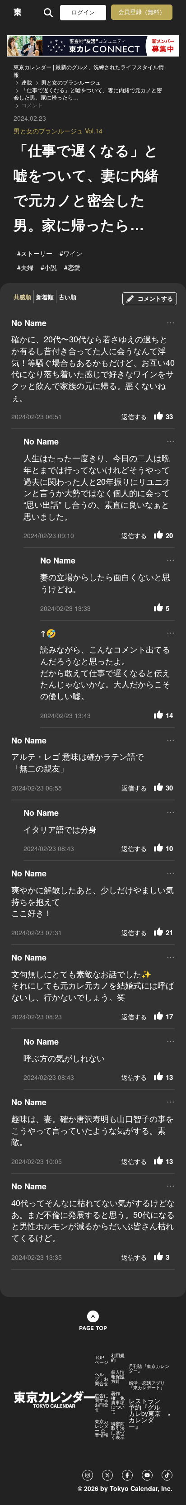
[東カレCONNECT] (93, 46)
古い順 (67, 297)
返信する (134, 416)
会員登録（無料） (141, 12)
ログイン (83, 12)
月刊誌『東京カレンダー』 (149, 1368)
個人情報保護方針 (118, 1376)
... (171, 321)
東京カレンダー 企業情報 (101, 1428)
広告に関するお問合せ (101, 1402)
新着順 (45, 297)
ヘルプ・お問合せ (101, 1379)
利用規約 (118, 1357)
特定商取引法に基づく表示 (118, 1430)
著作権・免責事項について (118, 1402)
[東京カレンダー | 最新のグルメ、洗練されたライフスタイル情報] (17, 12)
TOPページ (101, 1359)
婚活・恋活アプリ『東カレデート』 (147, 1385)
